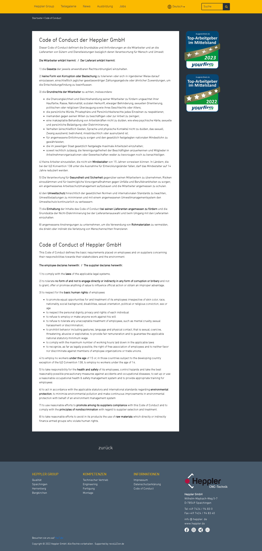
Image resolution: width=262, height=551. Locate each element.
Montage (88, 493)
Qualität (37, 480)
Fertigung (89, 489)
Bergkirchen (39, 493)
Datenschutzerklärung (147, 484)
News (87, 6)
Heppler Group (44, 6)
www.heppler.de (194, 523)
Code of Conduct (144, 489)
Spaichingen (39, 484)
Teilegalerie (68, 6)
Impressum (141, 480)
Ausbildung (105, 6)
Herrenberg (39, 489)
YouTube (59, 538)
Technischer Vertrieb (95, 480)
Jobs (122, 6)
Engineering (90, 484)
